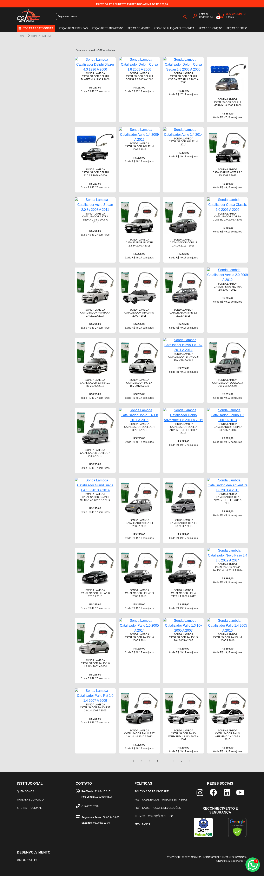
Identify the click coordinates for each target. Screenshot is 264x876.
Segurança (142, 824)
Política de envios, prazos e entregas (160, 799)
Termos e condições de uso (153, 816)
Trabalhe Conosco (30, 799)
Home (21, 36)
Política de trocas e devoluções (157, 807)
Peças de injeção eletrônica (174, 28)
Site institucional (29, 807)
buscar (185, 16)
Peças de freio (236, 28)
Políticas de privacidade (151, 791)
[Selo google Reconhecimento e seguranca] (237, 827)
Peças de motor (138, 28)
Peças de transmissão (107, 28)
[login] (195, 16)
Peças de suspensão (73, 28)
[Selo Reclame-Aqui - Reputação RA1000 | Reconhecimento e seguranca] (203, 827)
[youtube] (240, 792)
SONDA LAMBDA (41, 36)
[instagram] (200, 792)
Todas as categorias (38, 28)
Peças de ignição (210, 28)
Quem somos (25, 791)
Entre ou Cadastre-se (206, 16)
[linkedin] (227, 792)
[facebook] (213, 792)
